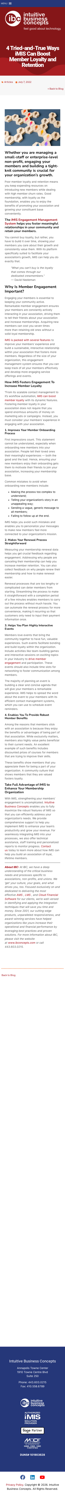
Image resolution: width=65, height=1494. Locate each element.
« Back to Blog (55, 88)
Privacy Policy (14, 1484)
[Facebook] (22, 1477)
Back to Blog (8, 975)
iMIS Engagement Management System (31, 222)
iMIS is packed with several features (27, 340)
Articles (8, 81)
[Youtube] (42, 1477)
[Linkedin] (32, 1477)
